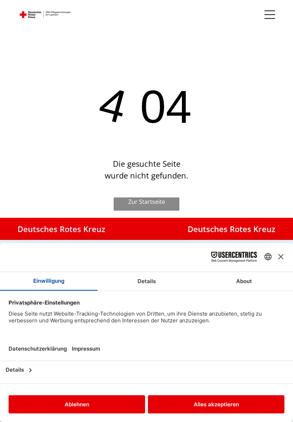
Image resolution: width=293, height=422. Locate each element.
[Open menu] (269, 14)
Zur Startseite (146, 202)
